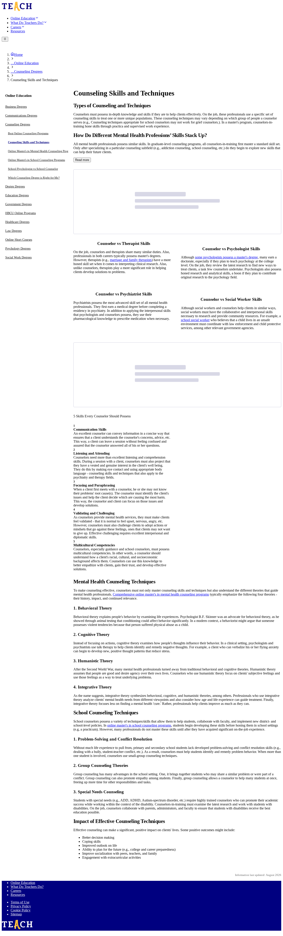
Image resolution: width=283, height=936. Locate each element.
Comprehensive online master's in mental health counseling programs (161, 594)
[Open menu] (5, 39)
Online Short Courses (18, 240)
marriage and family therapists (131, 260)
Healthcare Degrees (17, 222)
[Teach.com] (17, 10)
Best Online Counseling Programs (28, 133)
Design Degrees (15, 186)
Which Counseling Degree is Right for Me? (34, 178)
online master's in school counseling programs (139, 725)
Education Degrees (17, 195)
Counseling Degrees (17, 124)
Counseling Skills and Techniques (28, 142)
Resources (18, 895)
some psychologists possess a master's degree (226, 257)
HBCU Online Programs (20, 213)
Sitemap (16, 914)
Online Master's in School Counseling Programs (36, 160)
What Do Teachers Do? (27, 887)
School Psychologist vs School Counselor (33, 169)
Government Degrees (18, 204)
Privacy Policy (21, 906)
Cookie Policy (21, 910)
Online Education (23, 883)
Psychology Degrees (18, 248)
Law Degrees (13, 231)
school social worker (195, 320)
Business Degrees (16, 107)
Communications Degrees (21, 115)
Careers (16, 891)
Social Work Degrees (18, 257)
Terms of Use (20, 902)
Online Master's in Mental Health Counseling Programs (41, 151)
